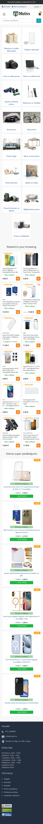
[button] (37, 7)
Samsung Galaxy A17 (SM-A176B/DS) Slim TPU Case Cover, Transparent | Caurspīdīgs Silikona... (31, 270)
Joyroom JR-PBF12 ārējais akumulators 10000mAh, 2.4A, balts (11, 337)
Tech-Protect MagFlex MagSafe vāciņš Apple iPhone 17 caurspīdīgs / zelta (21, 617)
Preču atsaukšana (10, 789)
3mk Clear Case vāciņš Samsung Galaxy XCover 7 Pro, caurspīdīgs (31, 337)
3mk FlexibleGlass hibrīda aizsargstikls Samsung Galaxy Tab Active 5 (11, 304)
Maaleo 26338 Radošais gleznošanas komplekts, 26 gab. (21, 574)
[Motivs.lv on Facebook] (7, 815)
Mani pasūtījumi (20, 6)
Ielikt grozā (22, 496)
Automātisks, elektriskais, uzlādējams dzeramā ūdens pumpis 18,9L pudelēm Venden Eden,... (31, 302)
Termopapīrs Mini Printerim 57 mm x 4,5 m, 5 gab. (31, 402)
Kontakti (7, 6)
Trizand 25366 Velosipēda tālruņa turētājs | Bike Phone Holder (11, 437)
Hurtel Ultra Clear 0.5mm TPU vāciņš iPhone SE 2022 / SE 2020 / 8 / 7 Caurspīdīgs (21, 488)
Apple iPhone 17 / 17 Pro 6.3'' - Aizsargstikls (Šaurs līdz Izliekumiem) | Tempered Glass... (31, 368)
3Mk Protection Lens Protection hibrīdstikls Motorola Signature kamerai (21, 531)
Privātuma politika (11, 792)
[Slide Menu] (4, 14)
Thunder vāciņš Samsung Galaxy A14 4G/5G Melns (22, 703)
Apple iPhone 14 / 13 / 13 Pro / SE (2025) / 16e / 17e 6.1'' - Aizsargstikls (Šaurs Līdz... (11, 404)
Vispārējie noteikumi (11, 795)
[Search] (38, 21)
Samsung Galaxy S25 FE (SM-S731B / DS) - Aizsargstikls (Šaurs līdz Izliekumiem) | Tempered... (10, 370)
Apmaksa (7, 782)
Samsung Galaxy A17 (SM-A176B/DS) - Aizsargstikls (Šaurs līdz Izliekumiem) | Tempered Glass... (11, 270)
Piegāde (7, 779)
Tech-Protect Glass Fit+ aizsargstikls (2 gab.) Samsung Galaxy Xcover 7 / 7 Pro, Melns (31, 437)
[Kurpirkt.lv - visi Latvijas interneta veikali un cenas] (7, 810)
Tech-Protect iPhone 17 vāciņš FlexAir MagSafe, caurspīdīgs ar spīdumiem (21, 661)
